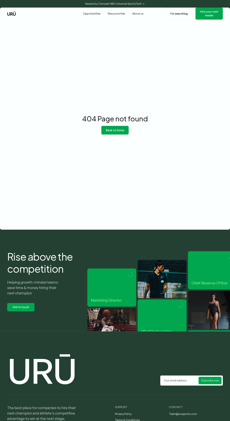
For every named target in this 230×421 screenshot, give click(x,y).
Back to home (115, 130)
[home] (11, 13)
